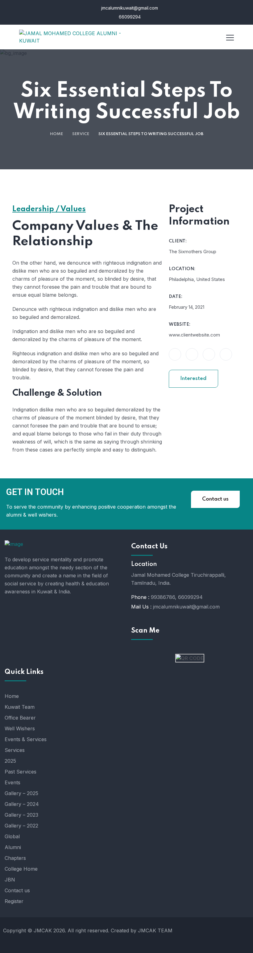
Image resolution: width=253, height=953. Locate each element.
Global (12, 836)
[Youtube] (233, 934)
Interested (193, 378)
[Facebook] (214, 934)
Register (14, 901)
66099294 (129, 16)
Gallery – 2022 (21, 826)
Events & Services (26, 739)
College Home (21, 869)
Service (80, 134)
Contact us (215, 499)
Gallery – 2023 (21, 815)
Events (12, 782)
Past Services (20, 772)
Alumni (13, 847)
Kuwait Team (20, 707)
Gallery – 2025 (21, 793)
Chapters (15, 858)
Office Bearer (20, 718)
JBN (10, 880)
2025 (10, 761)
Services (15, 750)
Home (56, 134)
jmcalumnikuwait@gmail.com (129, 7)
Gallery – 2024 (22, 804)
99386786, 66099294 (177, 597)
